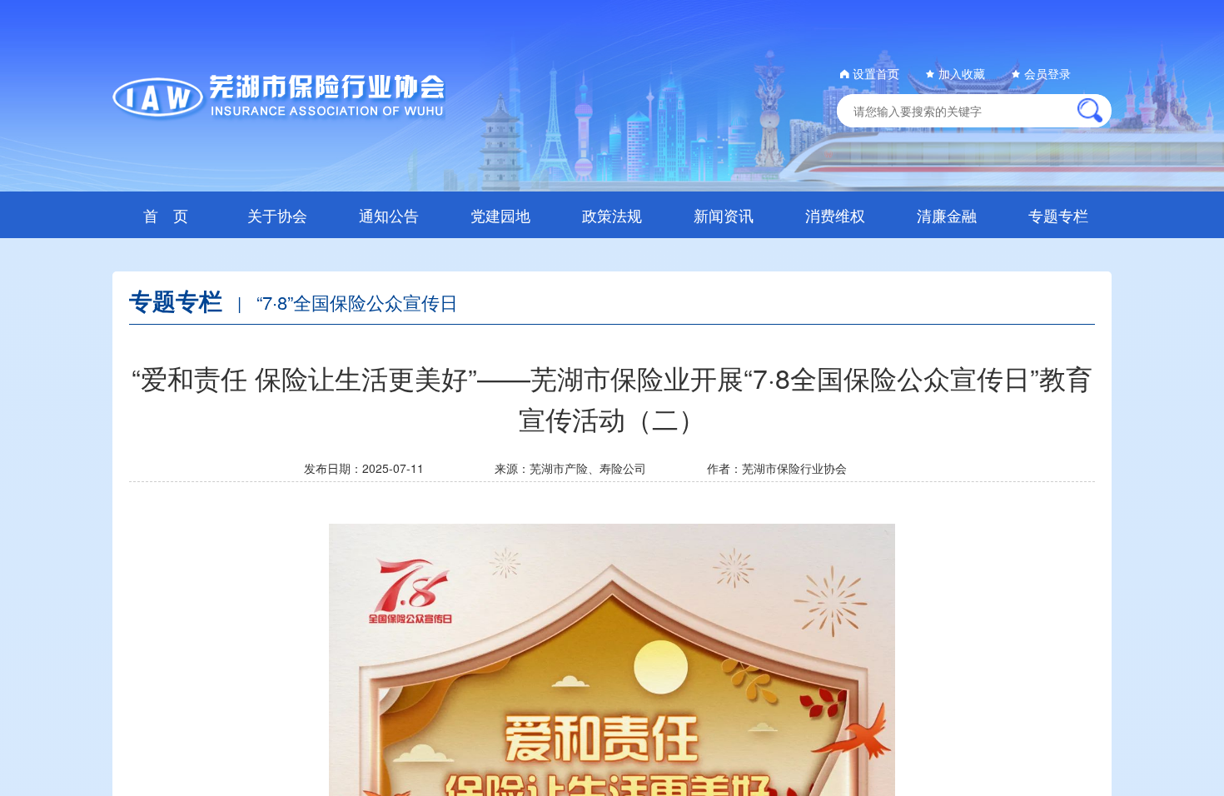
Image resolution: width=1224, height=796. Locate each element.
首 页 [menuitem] (165, 215)
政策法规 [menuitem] (612, 215)
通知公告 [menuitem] (389, 215)
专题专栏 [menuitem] (1058, 215)
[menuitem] (277, 215)
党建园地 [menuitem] (500, 215)
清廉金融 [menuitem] (947, 215)
